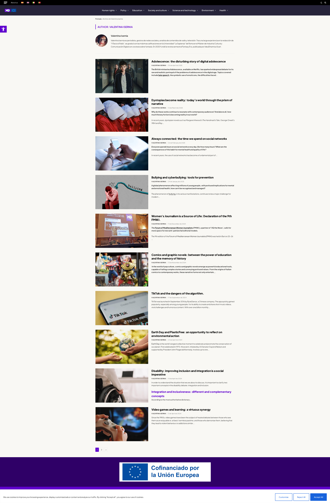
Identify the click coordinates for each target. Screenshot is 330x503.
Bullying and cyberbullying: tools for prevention (182, 177)
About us (14, 3)
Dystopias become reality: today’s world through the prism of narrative (191, 102)
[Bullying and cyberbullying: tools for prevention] (121, 192)
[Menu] (5, 2)
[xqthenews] (10, 10)
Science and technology (184, 10)
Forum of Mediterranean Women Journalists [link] (174, 228)
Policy (124, 10)
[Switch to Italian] (33, 2)
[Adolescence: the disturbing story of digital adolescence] (121, 76)
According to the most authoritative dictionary (170, 399)
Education (137, 10)
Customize (284, 497)
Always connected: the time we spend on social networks (189, 138)
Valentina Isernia (119, 35)
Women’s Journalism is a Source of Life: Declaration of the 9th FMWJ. (191, 218)
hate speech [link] (163, 75)
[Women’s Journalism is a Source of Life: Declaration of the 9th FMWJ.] (121, 231)
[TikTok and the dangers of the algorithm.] (121, 308)
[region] (165, 496)
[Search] (325, 2)
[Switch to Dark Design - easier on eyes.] (321, 3)
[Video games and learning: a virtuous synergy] (121, 424)
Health (223, 10)
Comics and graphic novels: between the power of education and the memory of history (191, 256)
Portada (98, 19)
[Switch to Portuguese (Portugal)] (39, 2)
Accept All (318, 497)
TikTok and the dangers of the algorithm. (177, 293)
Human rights (108, 10)
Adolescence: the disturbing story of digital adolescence (188, 61)
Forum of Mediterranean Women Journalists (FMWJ (190, 236)
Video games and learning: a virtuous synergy (181, 409)
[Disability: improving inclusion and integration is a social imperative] (121, 385)
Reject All (301, 497)
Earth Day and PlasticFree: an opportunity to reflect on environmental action (186, 334)
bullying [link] (172, 194)
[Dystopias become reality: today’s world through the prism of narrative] (121, 115)
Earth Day (155, 344)
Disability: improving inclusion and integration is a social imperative (187, 372)
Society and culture (157, 10)
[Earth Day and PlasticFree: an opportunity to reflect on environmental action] (121, 347)
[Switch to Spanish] (22, 2)
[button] (3, 29)
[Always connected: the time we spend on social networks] (121, 153)
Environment (208, 10)
